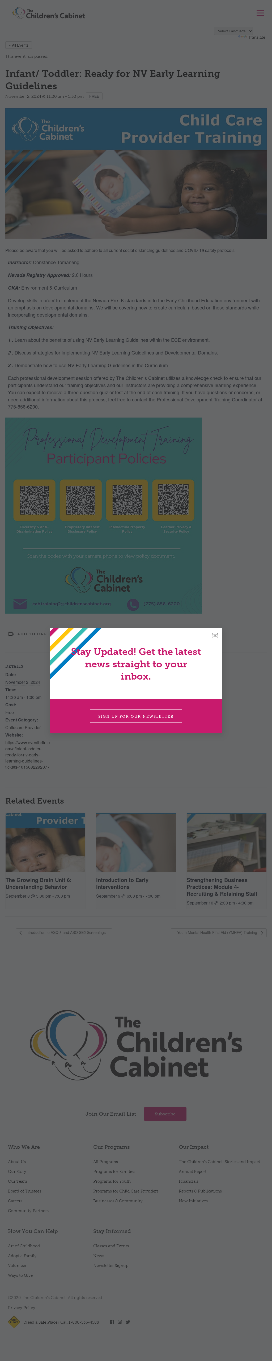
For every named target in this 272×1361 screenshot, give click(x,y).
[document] (136, 680)
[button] (215, 635)
